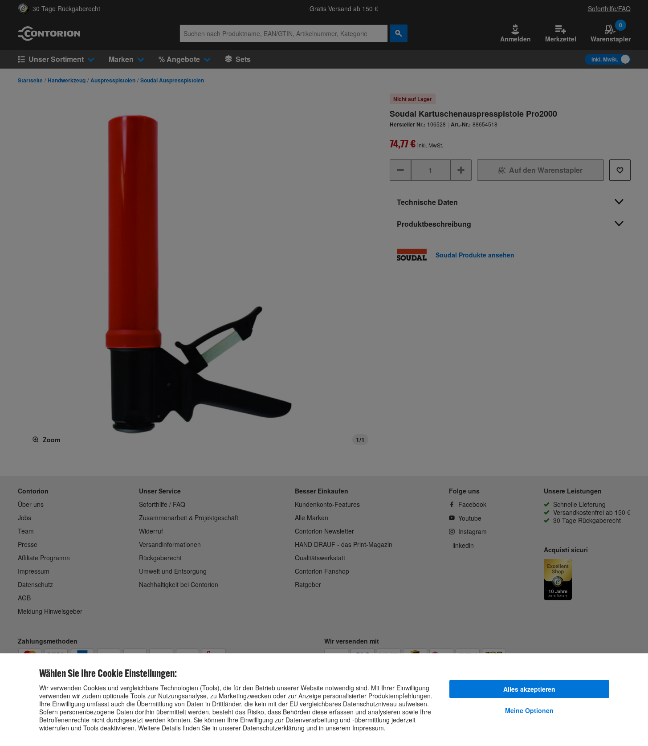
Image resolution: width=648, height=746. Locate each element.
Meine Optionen (529, 710)
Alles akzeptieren (529, 689)
